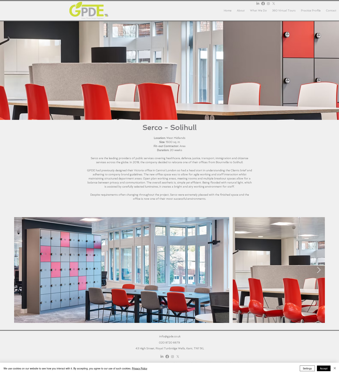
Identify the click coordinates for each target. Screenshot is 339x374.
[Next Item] (319, 270)
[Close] (335, 368)
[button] (258, 10)
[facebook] (263, 3)
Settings (307, 368)
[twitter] (273, 3)
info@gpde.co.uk (170, 336)
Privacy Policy (139, 368)
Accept (324, 368)
